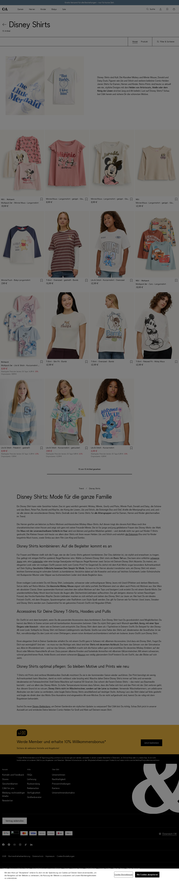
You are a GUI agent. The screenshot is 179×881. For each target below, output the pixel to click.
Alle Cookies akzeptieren (147, 874)
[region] (89, 875)
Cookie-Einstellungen (123, 874)
